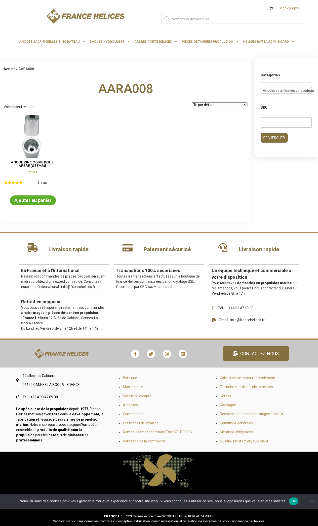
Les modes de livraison (141, 423)
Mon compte (289, 8)
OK (293, 501)
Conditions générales (236, 423)
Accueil (9, 69)
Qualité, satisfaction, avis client (244, 441)
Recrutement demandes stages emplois (251, 414)
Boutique (130, 378)
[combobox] (286, 90)
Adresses (130, 405)
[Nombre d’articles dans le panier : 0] (271, 8)
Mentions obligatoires (237, 432)
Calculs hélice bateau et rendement (247, 378)
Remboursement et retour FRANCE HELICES (157, 432)
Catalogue (228, 405)
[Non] (311, 501)
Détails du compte (137, 396)
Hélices (225, 396)
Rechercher (274, 138)
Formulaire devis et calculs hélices (246, 387)
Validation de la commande (144, 441)
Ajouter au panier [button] (32, 200)
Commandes (133, 414)
